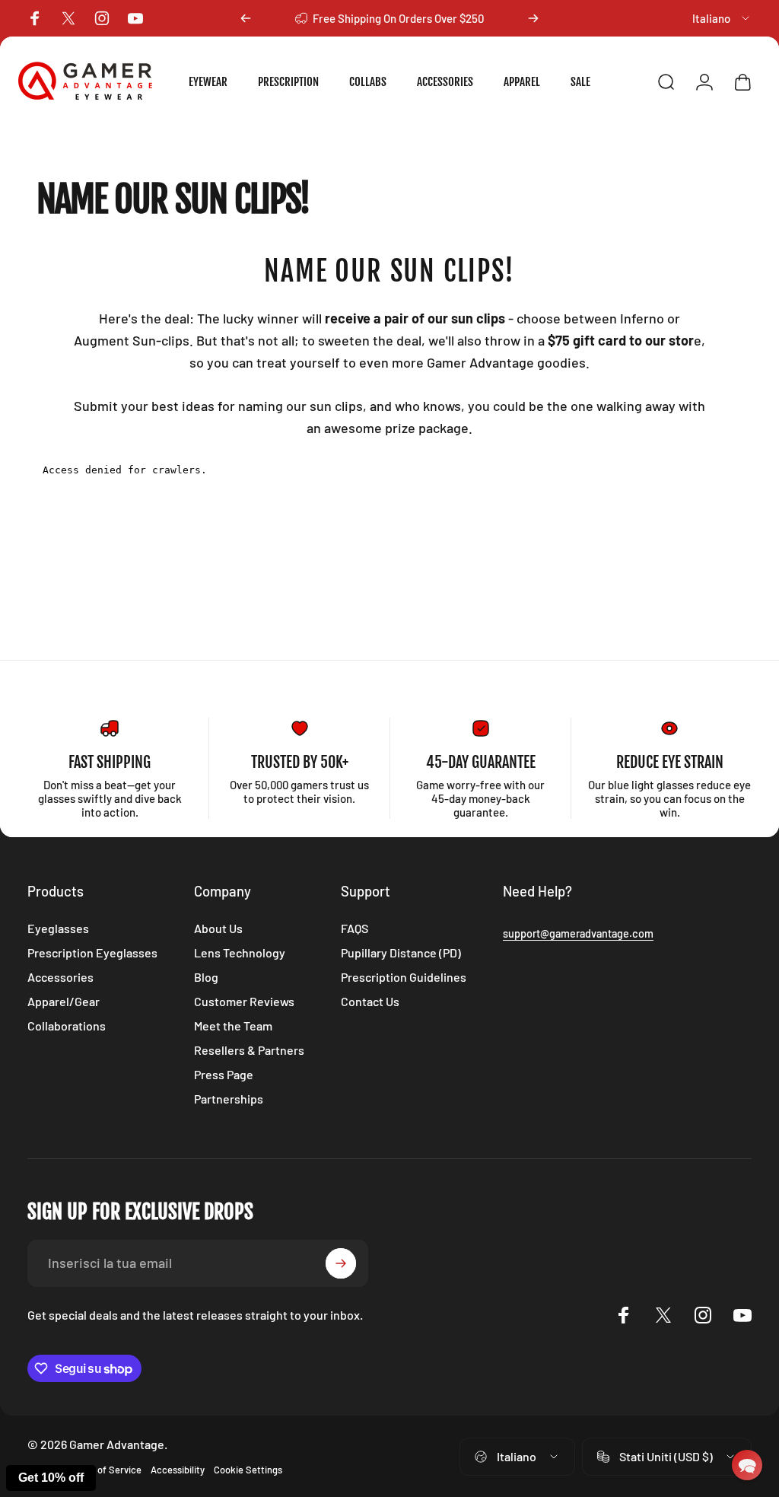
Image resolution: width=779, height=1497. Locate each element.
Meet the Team (233, 1025)
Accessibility (178, 1470)
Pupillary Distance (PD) (401, 952)
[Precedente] (245, 18)
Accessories (60, 977)
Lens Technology (239, 952)
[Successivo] (533, 18)
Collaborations (66, 1025)
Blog (206, 977)
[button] (747, 1465)
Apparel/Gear (63, 1001)
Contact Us (370, 1001)
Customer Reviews (244, 1001)
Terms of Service (104, 1470)
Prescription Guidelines (403, 977)
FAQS (354, 928)
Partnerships (228, 1098)
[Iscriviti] (341, 1263)
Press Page (223, 1074)
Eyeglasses (58, 928)
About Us (218, 928)
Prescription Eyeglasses (92, 952)
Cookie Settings (248, 1470)
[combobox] (722, 18)
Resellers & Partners (249, 1050)
